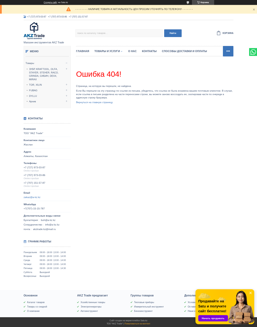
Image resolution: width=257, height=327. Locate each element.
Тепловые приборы (144, 302)
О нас (132, 51)
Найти (173, 33)
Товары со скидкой (37, 306)
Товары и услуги (107, 51)
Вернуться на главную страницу (94, 102)
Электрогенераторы (91, 306)
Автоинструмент (89, 311)
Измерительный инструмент (149, 306)
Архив (32, 101)
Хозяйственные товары (93, 302)
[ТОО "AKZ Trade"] (49, 30)
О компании (33, 311)
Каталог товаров (36, 302)
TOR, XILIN (35, 84)
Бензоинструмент (143, 311)
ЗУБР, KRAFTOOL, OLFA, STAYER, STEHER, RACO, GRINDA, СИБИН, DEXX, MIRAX (44, 74)
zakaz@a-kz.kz (32, 197)
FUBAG (33, 90)
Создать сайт (50, 2)
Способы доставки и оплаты (184, 51)
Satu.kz (143, 320)
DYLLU (33, 96)
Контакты (149, 51)
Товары (30, 63)
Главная (82, 51)
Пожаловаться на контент (137, 323)
